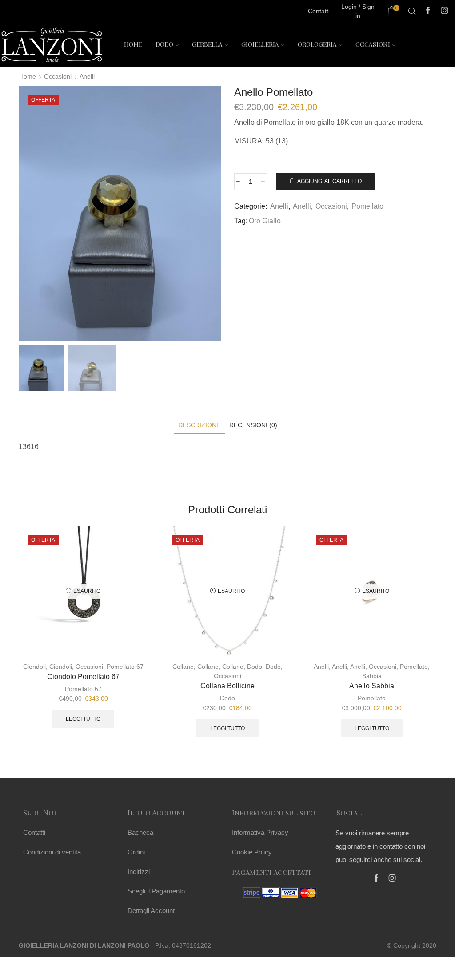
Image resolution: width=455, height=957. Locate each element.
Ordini (136, 852)
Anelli (87, 76)
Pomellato (367, 206)
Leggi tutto (83, 719)
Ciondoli (34, 666)
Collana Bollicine (227, 686)
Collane (183, 666)
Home (133, 44)
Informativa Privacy (260, 832)
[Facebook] (428, 11)
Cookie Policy (252, 852)
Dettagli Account (151, 910)
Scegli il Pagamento (156, 891)
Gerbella (207, 44)
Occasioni (372, 44)
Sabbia (372, 675)
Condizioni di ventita (52, 852)
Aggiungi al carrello (329, 181)
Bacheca (140, 832)
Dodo (164, 44)
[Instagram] (444, 11)
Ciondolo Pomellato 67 (83, 676)
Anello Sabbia (371, 686)
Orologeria (317, 44)
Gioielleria (260, 44)
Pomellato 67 (125, 666)
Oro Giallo (265, 221)
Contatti (34, 832)
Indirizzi (139, 871)
